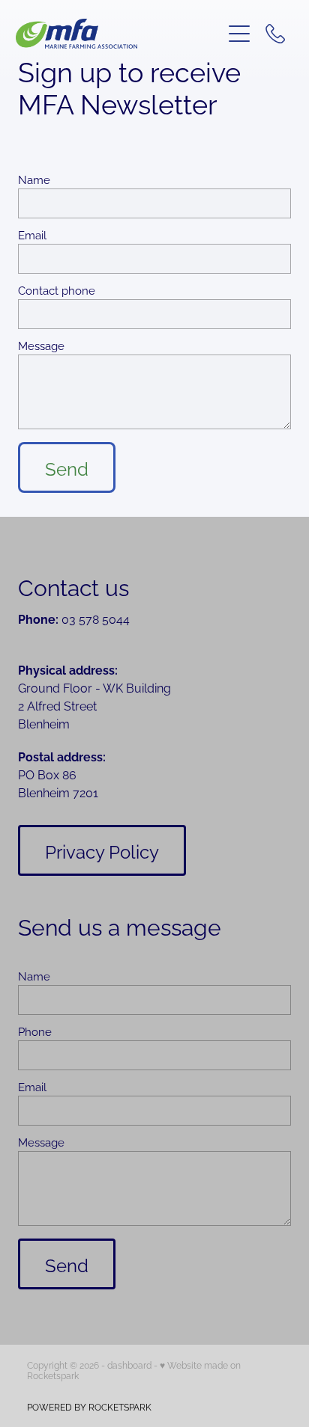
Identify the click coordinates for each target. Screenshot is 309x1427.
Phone (35, 1031)
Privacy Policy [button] (102, 850)
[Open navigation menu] (239, 34)
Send (66, 467)
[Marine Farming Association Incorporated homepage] (119, 34)
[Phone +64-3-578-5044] (275, 34)
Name (34, 179)
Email (32, 234)
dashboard (129, 1364)
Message (41, 345)
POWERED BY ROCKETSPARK (89, 1406)
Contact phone (56, 289)
